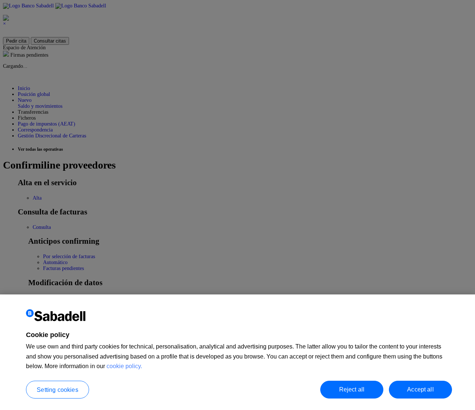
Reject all (352, 389)
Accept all (420, 389)
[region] (237, 352)
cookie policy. (124, 366)
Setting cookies (57, 389)
